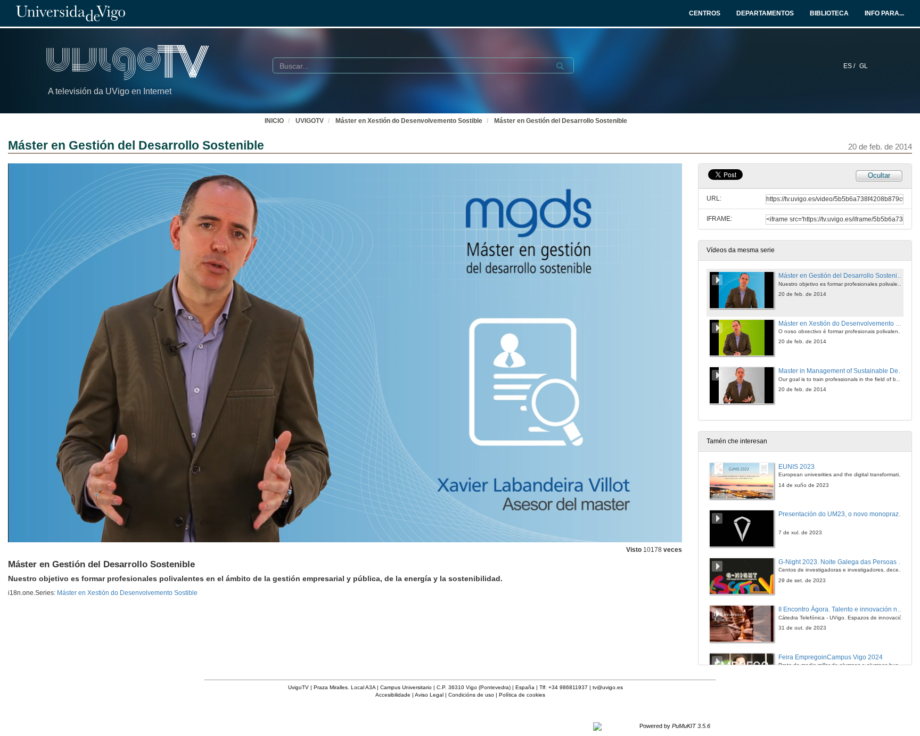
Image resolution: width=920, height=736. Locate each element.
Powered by (674, 726)
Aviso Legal (429, 695)
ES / (850, 66)
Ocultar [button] (879, 175)
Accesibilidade (392, 695)
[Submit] (560, 66)
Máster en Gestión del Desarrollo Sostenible (560, 121)
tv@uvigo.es (608, 687)
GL (863, 66)
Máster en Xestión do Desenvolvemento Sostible (408, 121)
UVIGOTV (309, 121)
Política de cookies (522, 695)
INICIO (274, 121)
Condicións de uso (471, 695)
